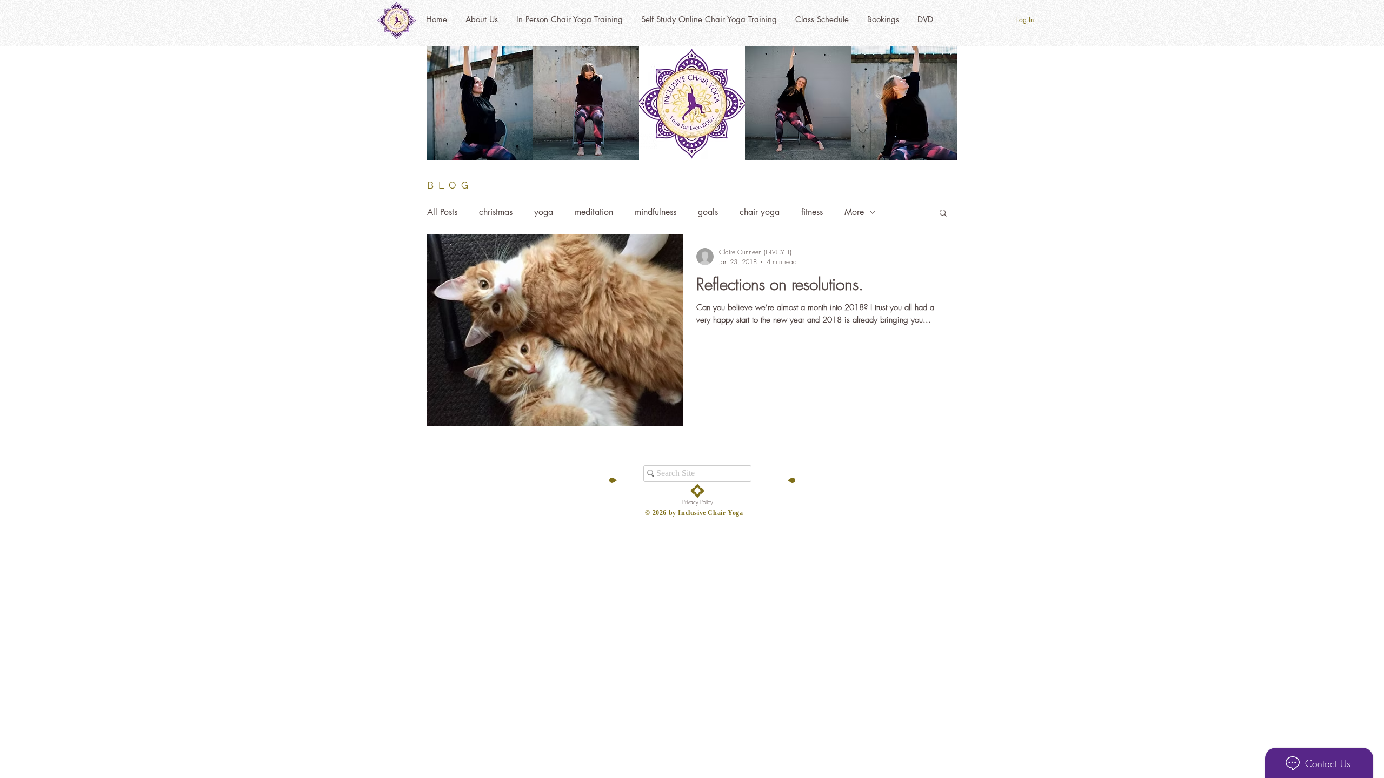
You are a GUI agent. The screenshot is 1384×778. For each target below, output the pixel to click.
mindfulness (655, 212)
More (854, 212)
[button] (943, 213)
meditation (594, 212)
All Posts (442, 212)
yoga (543, 212)
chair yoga (760, 212)
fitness (812, 212)
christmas (496, 212)
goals (708, 212)
